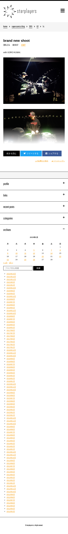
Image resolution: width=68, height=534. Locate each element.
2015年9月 (11, 393)
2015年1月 (11, 415)
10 (16, 253)
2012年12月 (11, 486)
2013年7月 (11, 466)
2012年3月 (11, 511)
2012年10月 (11, 492)
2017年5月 (11, 339)
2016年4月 (11, 373)
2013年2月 (11, 480)
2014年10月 (11, 424)
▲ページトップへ (58, 161)
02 (37, 26)
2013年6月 (11, 469)
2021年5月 (11, 282)
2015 (30, 26)
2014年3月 (11, 443)
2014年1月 (11, 449)
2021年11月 (11, 279)
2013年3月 (11, 477)
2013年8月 (11, 463)
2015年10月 (11, 390)
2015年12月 (11, 384)
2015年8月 (11, 395)
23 (8, 260)
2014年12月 (11, 418)
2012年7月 (11, 500)
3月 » (11, 263)
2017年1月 (11, 347)
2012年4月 (11, 509)
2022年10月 (11, 274)
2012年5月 (11, 506)
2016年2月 (11, 378)
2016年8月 (11, 361)
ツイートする (32, 153)
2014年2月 (11, 446)
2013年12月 (11, 452)
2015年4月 (11, 407)
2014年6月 (11, 435)
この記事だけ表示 (41, 161)
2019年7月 (11, 302)
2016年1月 (11, 381)
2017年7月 (11, 333)
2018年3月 (11, 327)
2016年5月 (11, 370)
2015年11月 (11, 387)
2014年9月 (11, 426)
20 (43, 256)
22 (60, 256)
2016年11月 (11, 353)
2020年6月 (11, 291)
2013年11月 (11, 455)
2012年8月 (11, 497)
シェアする (53, 153)
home (5, 26)
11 (25, 253)
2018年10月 (11, 313)
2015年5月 (11, 404)
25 (25, 260)
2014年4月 (11, 441)
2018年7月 (11, 319)
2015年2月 (11, 412)
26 (34, 260)
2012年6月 (11, 503)
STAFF (23, 45)
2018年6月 (11, 322)
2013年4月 (11, 475)
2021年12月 (11, 276)
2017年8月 (11, 330)
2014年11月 (11, 421)
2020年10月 (11, 288)
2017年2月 (11, 344)
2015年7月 (11, 398)
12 (34, 253)
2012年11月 (11, 489)
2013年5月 (11, 472)
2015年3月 (11, 409)
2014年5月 (11, 438)
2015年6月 (11, 401)
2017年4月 (11, 342)
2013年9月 (11, 460)
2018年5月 (11, 325)
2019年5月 (11, 308)
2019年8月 (11, 299)
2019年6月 (11, 305)
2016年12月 (11, 350)
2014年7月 (11, 432)
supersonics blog (18, 26)
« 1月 (5, 263)
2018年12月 (11, 310)
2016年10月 (11, 356)
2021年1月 (11, 285)
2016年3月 (11, 376)
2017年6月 (11, 336)
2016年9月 (11, 359)
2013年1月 (11, 483)
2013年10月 (11, 458)
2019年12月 (11, 296)
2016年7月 (11, 364)
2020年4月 (11, 293)
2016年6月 (11, 367)
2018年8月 (11, 316)
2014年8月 (11, 429)
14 (51, 253)
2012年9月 (11, 494)
